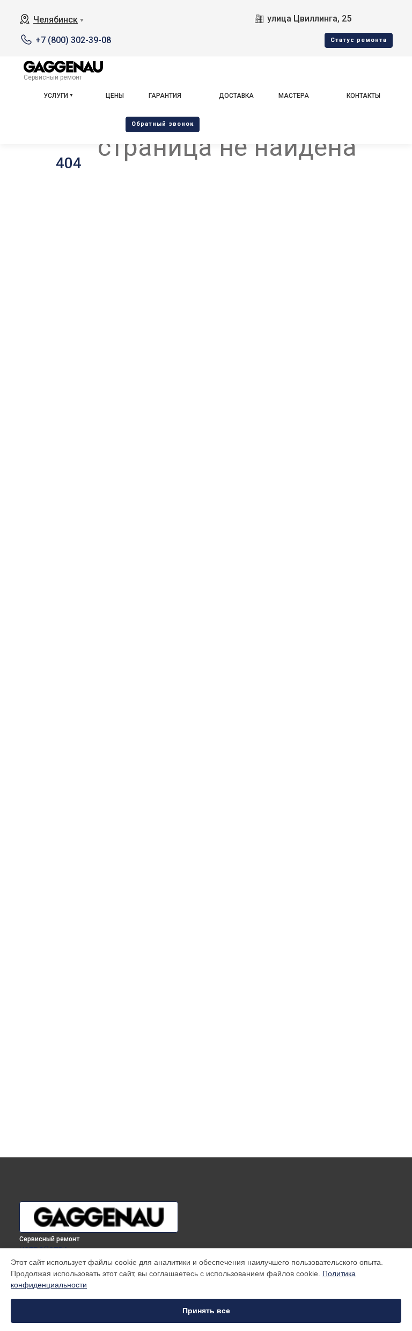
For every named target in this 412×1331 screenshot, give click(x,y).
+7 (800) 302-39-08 (73, 40)
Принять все (206, 1310)
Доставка (236, 95)
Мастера (293, 95)
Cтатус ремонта (358, 40)
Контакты (363, 95)
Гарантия (165, 95)
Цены (115, 95)
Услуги (55, 95)
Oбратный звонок (162, 123)
